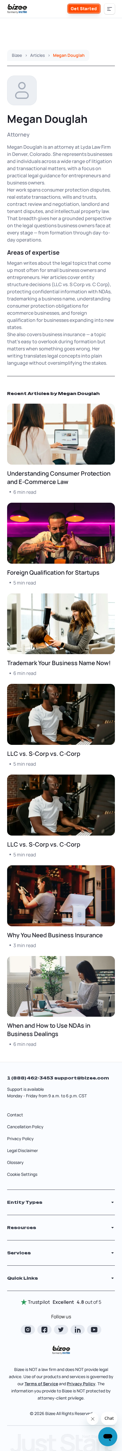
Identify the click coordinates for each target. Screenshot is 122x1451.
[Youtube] (94, 1329)
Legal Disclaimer (22, 1150)
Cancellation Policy (25, 1126)
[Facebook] (44, 1329)
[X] (61, 1329)
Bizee (17, 55)
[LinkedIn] (77, 1329)
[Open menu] (109, 9)
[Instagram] (28, 1329)
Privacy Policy (20, 1138)
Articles (37, 55)
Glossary (15, 1162)
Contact (15, 1115)
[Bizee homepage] (17, 9)
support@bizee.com (81, 1077)
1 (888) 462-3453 (30, 1077)
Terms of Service (41, 1383)
